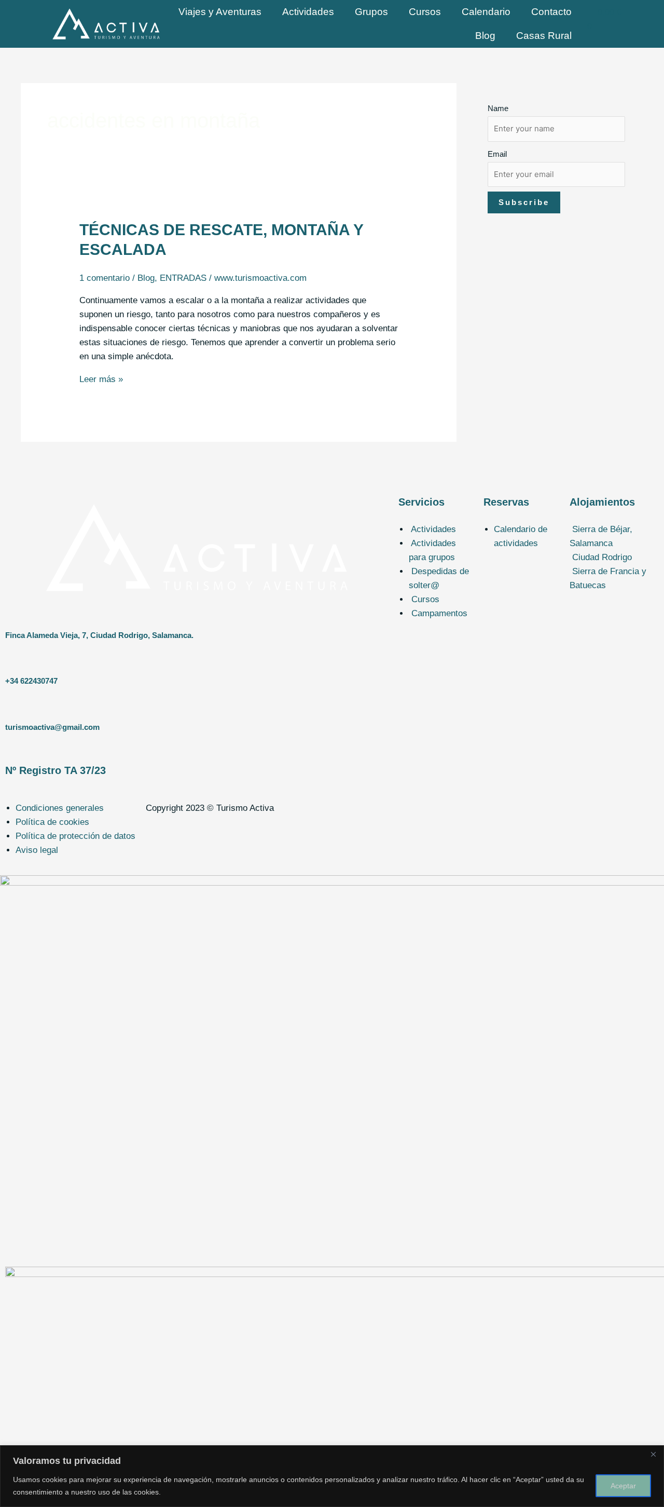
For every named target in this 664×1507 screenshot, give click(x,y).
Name (498, 108)
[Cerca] (653, 1454)
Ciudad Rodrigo (602, 597)
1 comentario (104, 278)
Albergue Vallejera (610, 557)
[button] (614, 536)
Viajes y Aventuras (219, 11)
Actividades (308, 11)
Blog (485, 35)
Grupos (371, 11)
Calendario (486, 11)
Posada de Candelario (617, 571)
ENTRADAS (183, 278)
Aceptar (623, 1486)
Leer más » (101, 379)
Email (497, 154)
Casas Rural (544, 35)
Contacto (551, 11)
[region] (332, 1476)
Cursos (425, 11)
